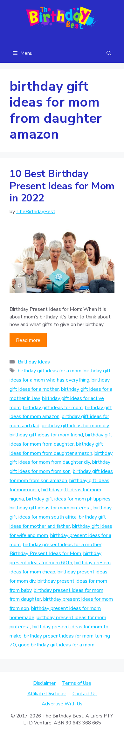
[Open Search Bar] (109, 53)
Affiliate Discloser (46, 693)
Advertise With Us (62, 704)
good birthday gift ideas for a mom (56, 644)
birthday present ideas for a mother (62, 544)
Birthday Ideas (34, 361)
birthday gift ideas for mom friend (46, 434)
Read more (28, 340)
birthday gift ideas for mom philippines (68, 498)
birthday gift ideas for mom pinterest (50, 507)
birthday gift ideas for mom (53, 407)
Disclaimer (44, 683)
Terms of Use (76, 683)
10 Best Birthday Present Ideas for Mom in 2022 (62, 186)
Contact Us (84, 693)
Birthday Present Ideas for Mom (45, 553)
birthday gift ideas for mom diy (75, 425)
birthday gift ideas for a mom (49, 370)
